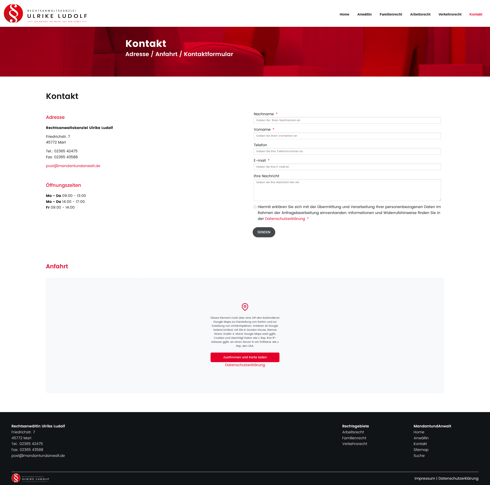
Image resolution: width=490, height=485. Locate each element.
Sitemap (421, 450)
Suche (419, 456)
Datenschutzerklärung (285, 219)
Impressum (425, 479)
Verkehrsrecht (450, 14)
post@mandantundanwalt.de (73, 166)
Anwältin (364, 14)
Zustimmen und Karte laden (245, 357)
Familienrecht (391, 14)
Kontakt (476, 14)
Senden (263, 232)
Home (344, 14)
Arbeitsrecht (420, 14)
